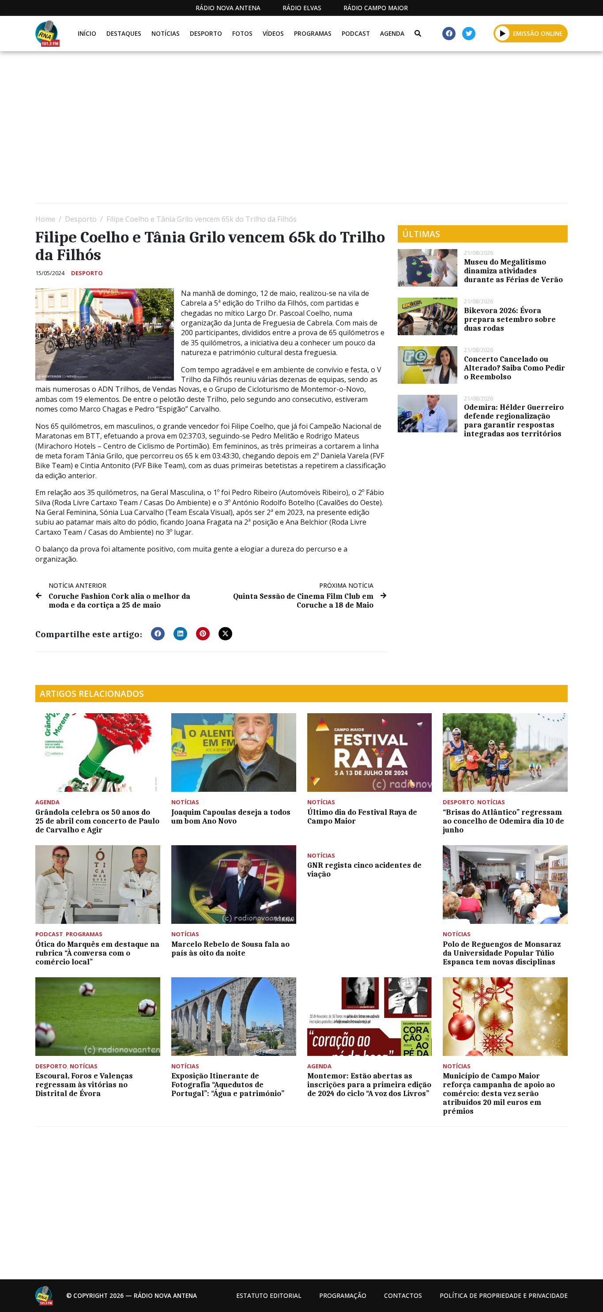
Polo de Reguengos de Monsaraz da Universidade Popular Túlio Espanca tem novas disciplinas (502, 953)
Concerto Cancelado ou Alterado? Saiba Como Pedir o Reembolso (514, 368)
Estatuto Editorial (269, 1295)
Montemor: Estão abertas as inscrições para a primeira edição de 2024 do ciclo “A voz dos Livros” (369, 1084)
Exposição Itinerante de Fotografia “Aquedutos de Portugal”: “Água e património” (227, 1084)
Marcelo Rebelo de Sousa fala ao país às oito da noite (230, 948)
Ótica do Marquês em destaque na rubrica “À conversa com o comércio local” (97, 953)
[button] (502, 33)
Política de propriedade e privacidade (504, 1295)
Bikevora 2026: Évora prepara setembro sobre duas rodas (510, 319)
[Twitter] (468, 33)
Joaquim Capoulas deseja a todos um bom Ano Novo (230, 816)
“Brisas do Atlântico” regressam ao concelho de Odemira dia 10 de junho (503, 821)
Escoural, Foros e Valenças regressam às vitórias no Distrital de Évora (84, 1084)
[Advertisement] (300, 131)
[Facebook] (449, 33)
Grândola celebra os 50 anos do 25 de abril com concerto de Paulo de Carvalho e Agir (97, 821)
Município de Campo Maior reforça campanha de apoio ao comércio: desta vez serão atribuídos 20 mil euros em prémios (499, 1093)
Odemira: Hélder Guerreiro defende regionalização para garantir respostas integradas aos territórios (514, 420)
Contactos (403, 1295)
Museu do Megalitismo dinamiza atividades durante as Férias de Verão (513, 270)
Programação (342, 1295)
